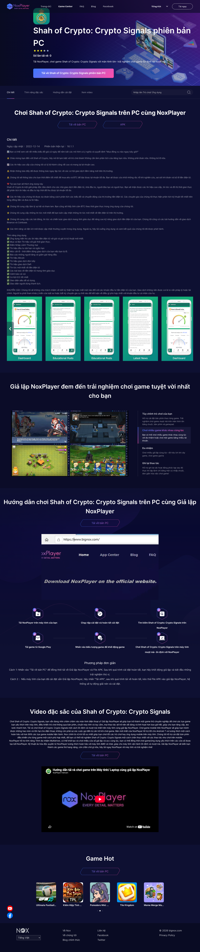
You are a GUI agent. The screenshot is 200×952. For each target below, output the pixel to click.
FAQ (82, 6)
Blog (93, 6)
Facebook (108, 6)
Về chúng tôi (70, 935)
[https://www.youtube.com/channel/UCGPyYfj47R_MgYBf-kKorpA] (10, 908)
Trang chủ (46, 6)
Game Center (65, 6)
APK (122, 124)
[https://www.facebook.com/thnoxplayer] (10, 915)
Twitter (101, 939)
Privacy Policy (167, 935)
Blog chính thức (71, 939)
